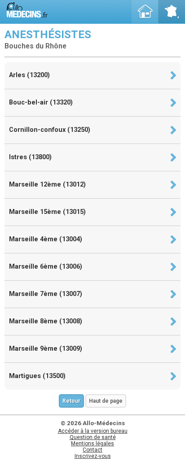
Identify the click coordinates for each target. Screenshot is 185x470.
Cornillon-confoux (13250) (49, 130)
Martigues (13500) (37, 376)
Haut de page (106, 401)
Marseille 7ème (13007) (45, 294)
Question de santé (93, 437)
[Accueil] (145, 11)
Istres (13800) (30, 157)
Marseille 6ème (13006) (45, 266)
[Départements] (171, 11)
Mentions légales (92, 443)
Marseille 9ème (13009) (45, 348)
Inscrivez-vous (93, 456)
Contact (92, 450)
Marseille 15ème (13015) (47, 212)
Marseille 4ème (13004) (45, 239)
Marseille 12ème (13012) (47, 184)
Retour (71, 401)
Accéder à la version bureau (93, 431)
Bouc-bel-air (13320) (41, 102)
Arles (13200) (29, 75)
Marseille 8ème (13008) (45, 321)
